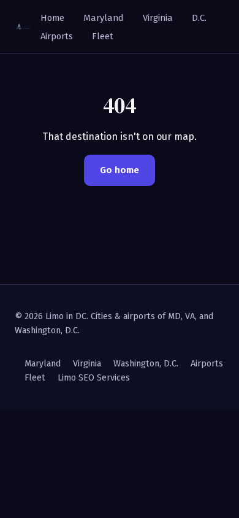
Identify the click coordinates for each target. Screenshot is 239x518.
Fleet (102, 36)
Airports (56, 36)
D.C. (199, 17)
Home (52, 17)
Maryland (103, 17)
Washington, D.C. (145, 363)
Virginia (158, 17)
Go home (119, 170)
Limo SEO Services (94, 378)
